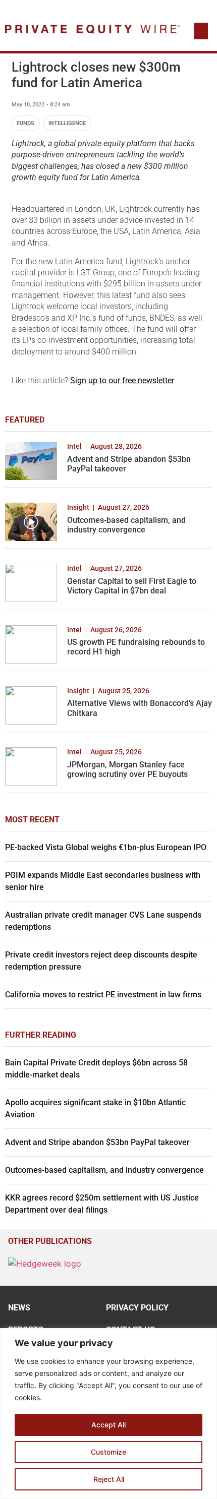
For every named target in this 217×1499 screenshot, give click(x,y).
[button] (201, 31)
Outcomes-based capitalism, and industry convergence (126, 524)
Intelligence (67, 123)
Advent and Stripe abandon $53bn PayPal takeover (97, 1142)
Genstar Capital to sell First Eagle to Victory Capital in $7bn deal (131, 585)
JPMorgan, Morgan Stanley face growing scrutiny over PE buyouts (127, 769)
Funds (25, 123)
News (19, 1307)
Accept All (108, 1424)
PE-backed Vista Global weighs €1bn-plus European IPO (105, 847)
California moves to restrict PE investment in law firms (103, 994)
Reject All (108, 1479)
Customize (108, 1452)
